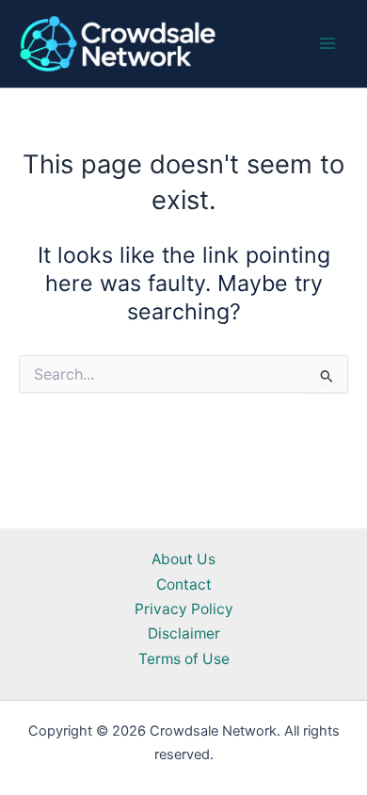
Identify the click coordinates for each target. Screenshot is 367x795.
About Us (183, 559)
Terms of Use (184, 659)
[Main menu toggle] (328, 44)
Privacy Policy (184, 609)
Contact (184, 584)
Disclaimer (184, 633)
